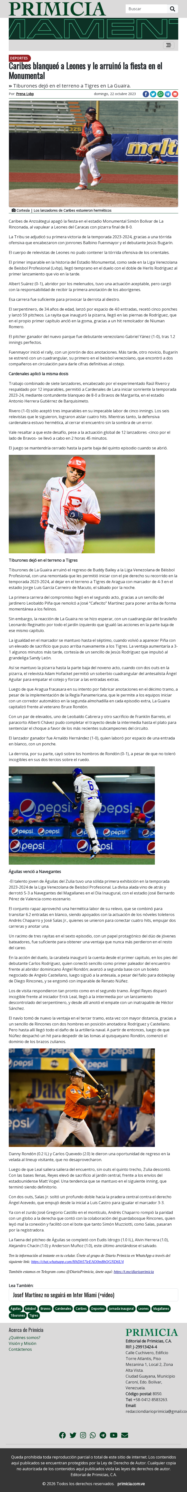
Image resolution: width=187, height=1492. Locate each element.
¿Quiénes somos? (24, 1337)
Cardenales (63, 1309)
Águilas (16, 1309)
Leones (144, 1309)
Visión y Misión (22, 1343)
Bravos (45, 1309)
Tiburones (18, 1315)
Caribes (81, 1309)
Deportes (97, 1309)
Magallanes (161, 1309)
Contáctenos (20, 1349)
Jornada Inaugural (121, 1309)
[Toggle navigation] (168, 45)
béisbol (30, 1309)
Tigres (33, 1315)
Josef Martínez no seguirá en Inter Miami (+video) (63, 1295)
